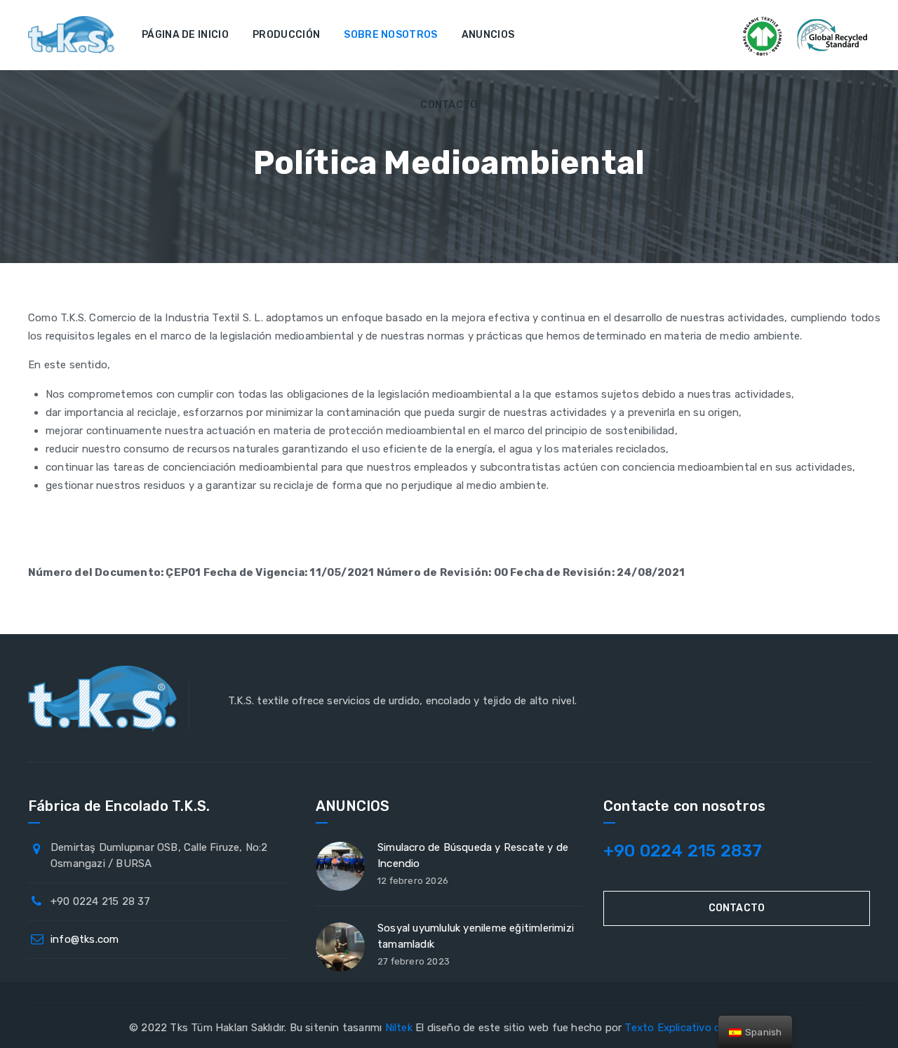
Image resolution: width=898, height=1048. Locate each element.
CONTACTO (448, 105)
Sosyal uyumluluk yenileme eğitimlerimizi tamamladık (475, 936)
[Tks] (71, 35)
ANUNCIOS (488, 35)
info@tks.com (85, 939)
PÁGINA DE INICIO (185, 35)
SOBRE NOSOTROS (390, 35)
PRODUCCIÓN (286, 35)
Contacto (737, 908)
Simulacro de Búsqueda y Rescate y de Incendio (472, 855)
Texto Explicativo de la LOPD (696, 1027)
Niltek (399, 1027)
